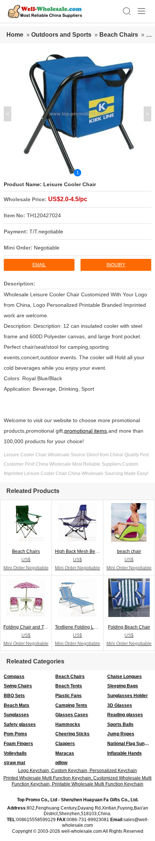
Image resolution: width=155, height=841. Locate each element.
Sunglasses (16, 714)
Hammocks (67, 724)
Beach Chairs (118, 34)
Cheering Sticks (72, 733)
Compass (14, 676)
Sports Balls (120, 724)
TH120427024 (44, 215)
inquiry (115, 264)
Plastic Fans (68, 695)
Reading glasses (125, 714)
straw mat (14, 762)
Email (39, 264)
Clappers (65, 743)
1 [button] (77, 172)
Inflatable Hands (124, 753)
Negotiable (46, 248)
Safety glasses (20, 724)
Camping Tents (71, 705)
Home (14, 34)
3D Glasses (119, 705)
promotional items (85, 431)
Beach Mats (16, 705)
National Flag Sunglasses (131, 743)
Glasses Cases (71, 714)
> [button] (147, 114)
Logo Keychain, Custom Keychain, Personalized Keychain (77, 770)
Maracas (64, 753)
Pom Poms (15, 733)
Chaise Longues (124, 676)
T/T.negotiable (46, 232)
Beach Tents (68, 686)
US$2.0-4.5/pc (67, 199)
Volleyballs (15, 753)
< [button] (8, 114)
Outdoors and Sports (61, 34)
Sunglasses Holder (127, 695)
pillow (61, 762)
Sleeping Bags (122, 686)
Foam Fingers (18, 743)
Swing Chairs (18, 686)
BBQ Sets (14, 695)
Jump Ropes (120, 733)
